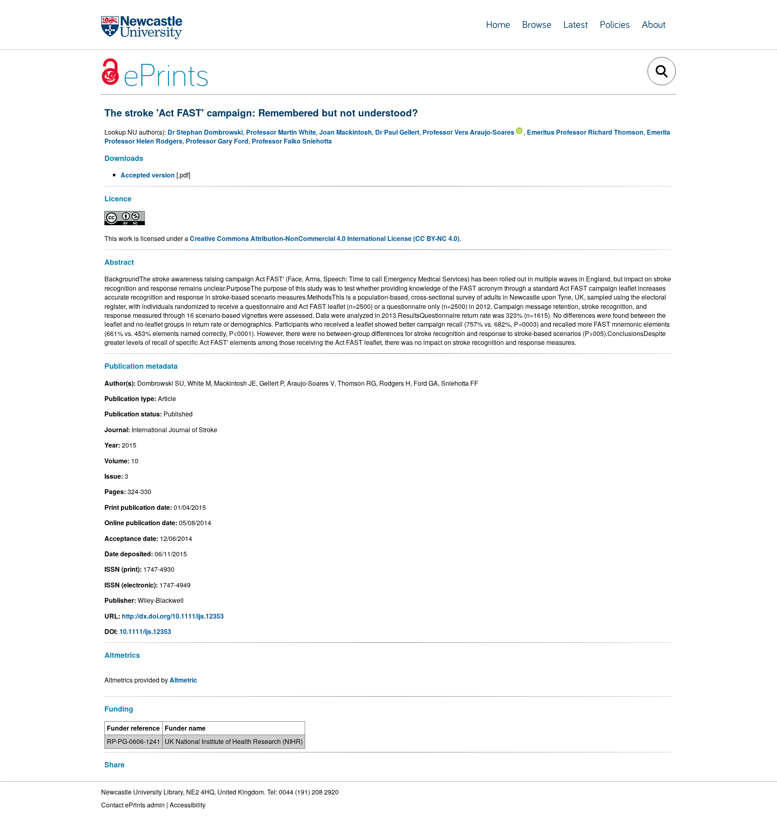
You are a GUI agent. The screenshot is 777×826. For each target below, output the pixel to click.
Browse (537, 25)
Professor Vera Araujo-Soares (468, 132)
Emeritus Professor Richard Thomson (585, 132)
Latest (575, 25)
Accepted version (148, 175)
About (654, 25)
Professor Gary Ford (217, 141)
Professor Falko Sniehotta (292, 141)
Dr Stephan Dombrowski (205, 132)
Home (498, 25)
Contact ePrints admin (133, 804)
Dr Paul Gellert (397, 132)
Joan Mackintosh (345, 132)
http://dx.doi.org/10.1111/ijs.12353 (173, 616)
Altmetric (183, 679)
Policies (615, 25)
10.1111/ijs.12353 (145, 631)
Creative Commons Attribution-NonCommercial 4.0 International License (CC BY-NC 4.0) (324, 238)
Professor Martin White (281, 132)
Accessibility (188, 804)
